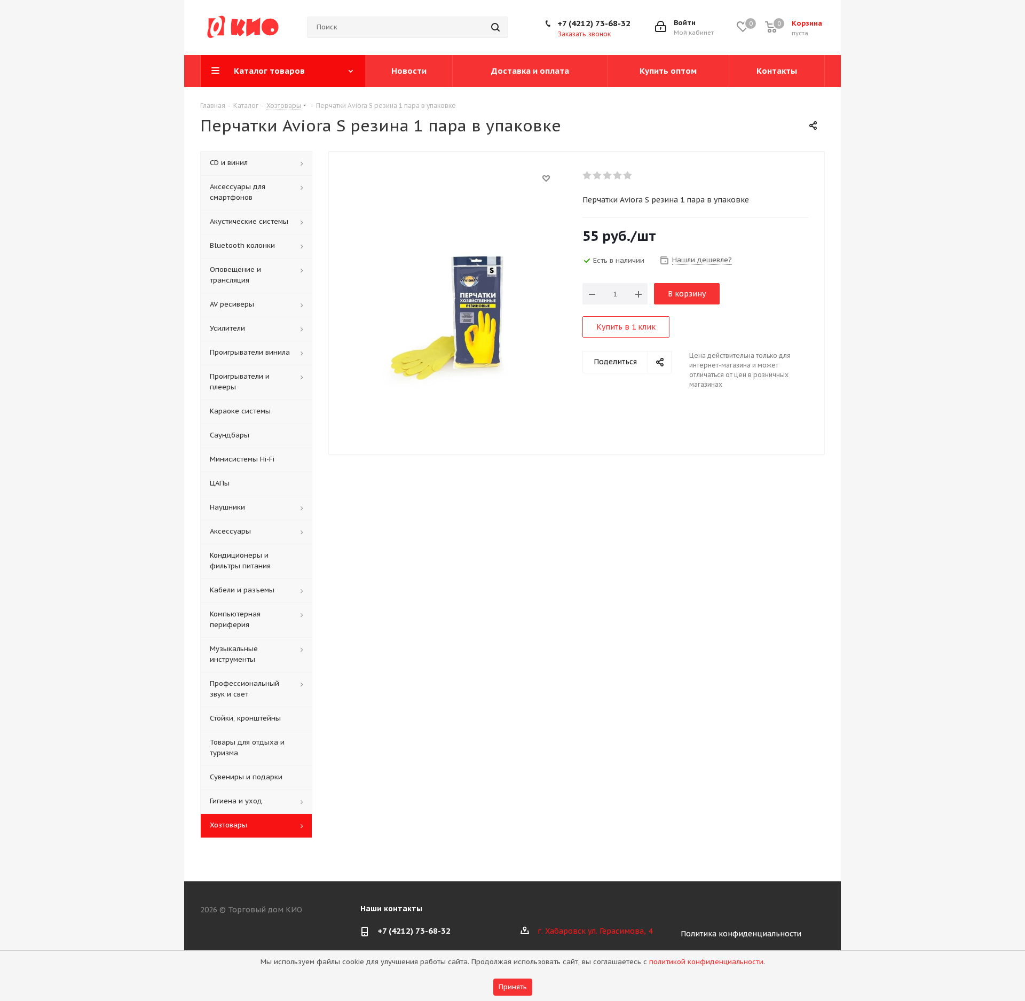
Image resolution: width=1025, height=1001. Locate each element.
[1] (587, 175)
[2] (598, 175)
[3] (608, 175)
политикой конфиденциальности (706, 961)
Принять (513, 986)
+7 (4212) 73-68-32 (593, 23)
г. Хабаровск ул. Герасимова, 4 (595, 931)
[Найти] (495, 27)
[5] (628, 175)
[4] (618, 175)
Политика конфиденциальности (741, 934)
